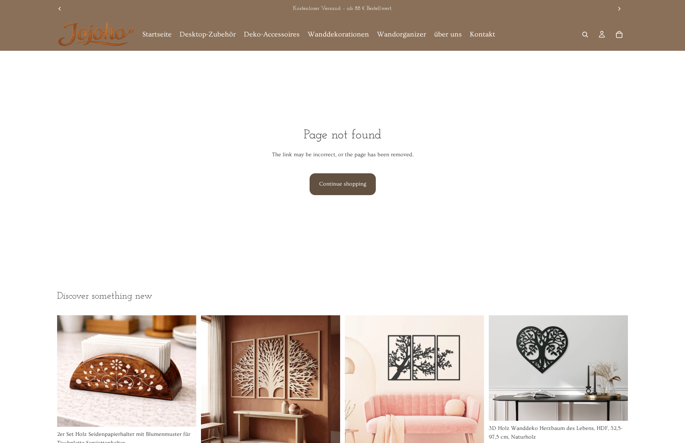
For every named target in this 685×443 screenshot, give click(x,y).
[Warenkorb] (619, 34)
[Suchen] (585, 34)
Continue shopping (342, 184)
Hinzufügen (190, 414)
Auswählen (622, 408)
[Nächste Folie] (619, 8)
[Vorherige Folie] (60, 8)
